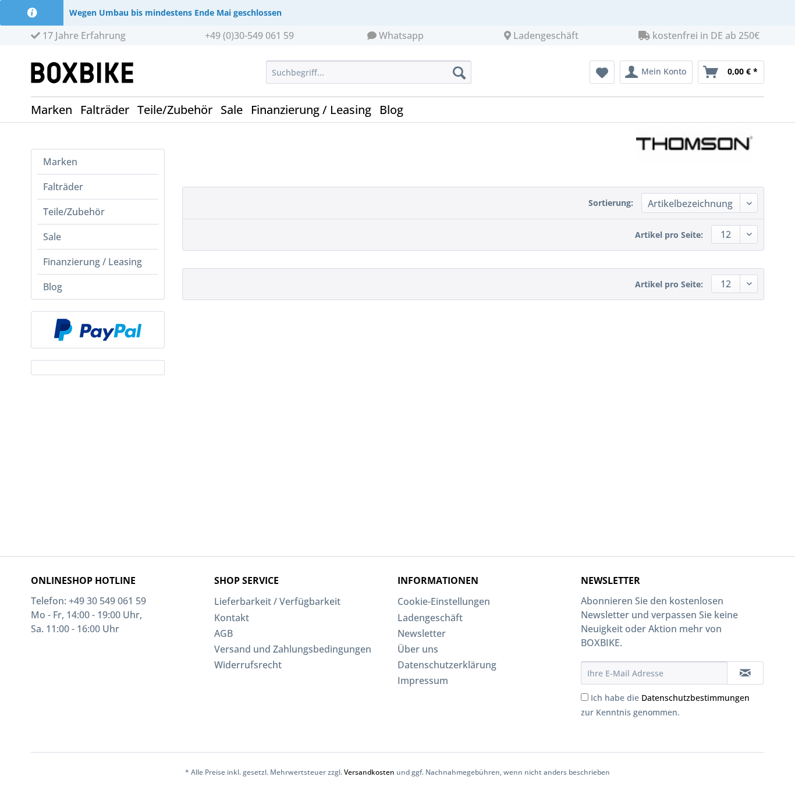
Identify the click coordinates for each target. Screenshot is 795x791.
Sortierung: (610, 202)
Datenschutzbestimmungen (695, 697)
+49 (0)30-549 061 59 (249, 35)
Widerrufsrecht (248, 664)
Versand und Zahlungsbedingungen (292, 649)
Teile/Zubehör (74, 211)
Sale (52, 236)
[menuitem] (368, 72)
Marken (60, 161)
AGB (223, 633)
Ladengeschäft (545, 35)
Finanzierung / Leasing (92, 261)
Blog (52, 286)
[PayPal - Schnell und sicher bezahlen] (97, 330)
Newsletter (422, 633)
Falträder (63, 186)
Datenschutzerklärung (447, 664)
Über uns (418, 649)
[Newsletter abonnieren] (745, 673)
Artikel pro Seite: (669, 234)
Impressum (423, 680)
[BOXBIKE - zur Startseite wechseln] (87, 73)
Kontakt (231, 617)
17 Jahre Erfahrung (83, 35)
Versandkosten (369, 772)
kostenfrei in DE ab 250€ (704, 35)
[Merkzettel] (602, 72)
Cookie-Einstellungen (444, 601)
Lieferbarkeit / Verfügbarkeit (277, 601)
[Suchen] (459, 72)
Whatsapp (401, 35)
